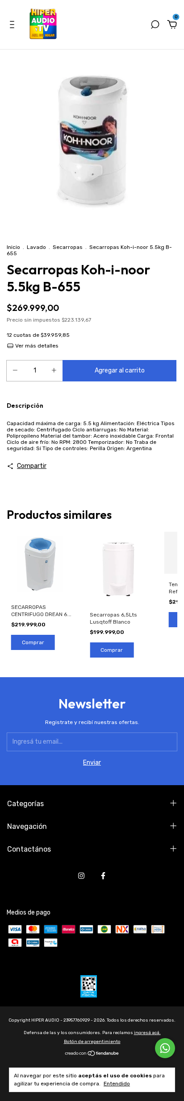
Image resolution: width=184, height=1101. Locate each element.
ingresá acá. (147, 1032)
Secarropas (68, 247)
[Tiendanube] (92, 1054)
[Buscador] (154, 25)
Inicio (13, 247)
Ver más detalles (36, 346)
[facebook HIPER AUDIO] (103, 875)
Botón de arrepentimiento (92, 1041)
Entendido (117, 1083)
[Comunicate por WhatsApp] (165, 1048)
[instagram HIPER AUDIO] (81, 875)
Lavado (36, 247)
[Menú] (14, 25)
